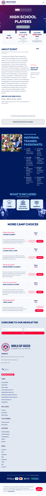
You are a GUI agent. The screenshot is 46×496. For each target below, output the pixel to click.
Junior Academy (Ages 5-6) (7, 389)
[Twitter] (13, 375)
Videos (2, 461)
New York (3, 441)
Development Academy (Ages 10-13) (9, 394)
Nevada (3, 439)
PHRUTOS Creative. (35, 475)
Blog (2, 464)
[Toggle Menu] (43, 2)
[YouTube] (5, 375)
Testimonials (4, 454)
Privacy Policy (11, 491)
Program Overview (5, 422)
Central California (5, 436)
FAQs (2, 457)
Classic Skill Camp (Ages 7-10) (7, 392)
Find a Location (4, 387)
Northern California (5, 431)
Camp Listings (4, 384)
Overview (3, 410)
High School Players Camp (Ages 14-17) (9, 397)
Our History (3, 449)
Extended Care (4, 402)
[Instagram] (2, 375)
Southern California (5, 434)
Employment (4, 459)
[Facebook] (7, 375)
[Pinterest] (11, 375)
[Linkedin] (9, 375)
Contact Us (3, 466)
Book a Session (4, 424)
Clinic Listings (4, 412)
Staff (2, 452)
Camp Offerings (4, 382)
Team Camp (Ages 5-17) (6, 399)
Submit (23, 333)
